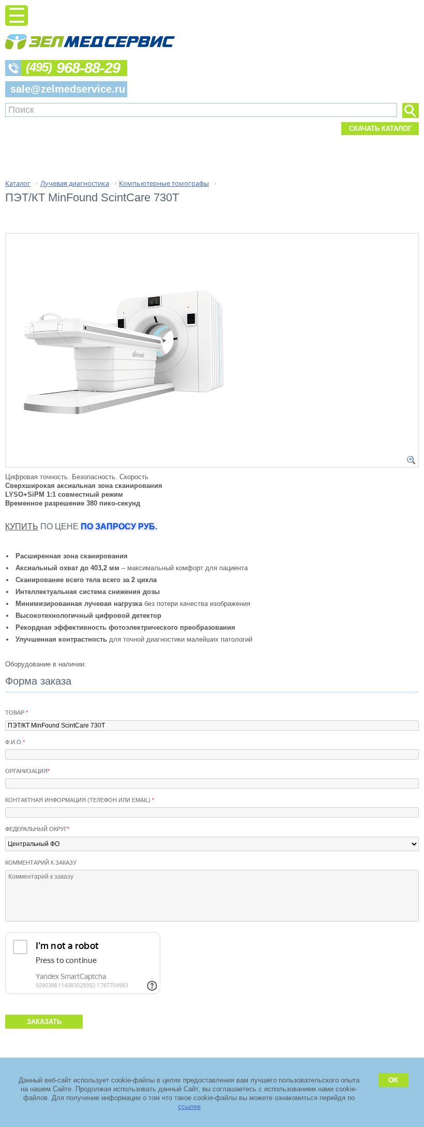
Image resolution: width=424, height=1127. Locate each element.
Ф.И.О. (15, 742)
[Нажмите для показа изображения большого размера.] (411, 460)
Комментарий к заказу (41, 862)
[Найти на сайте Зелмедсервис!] (410, 110)
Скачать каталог (380, 128)
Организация (27, 771)
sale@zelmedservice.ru (67, 89)
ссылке (189, 1106)
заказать (44, 1022)
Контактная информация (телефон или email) (79, 800)
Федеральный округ (37, 829)
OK (393, 1080)
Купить (21, 526)
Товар (16, 712)
